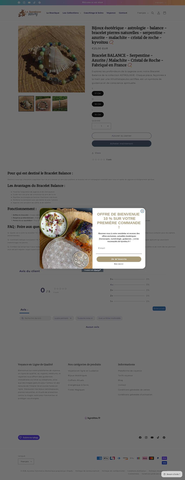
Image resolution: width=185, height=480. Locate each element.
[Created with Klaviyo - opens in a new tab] (92, 270)
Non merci (119, 264)
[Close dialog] (142, 211)
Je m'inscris (119, 259)
